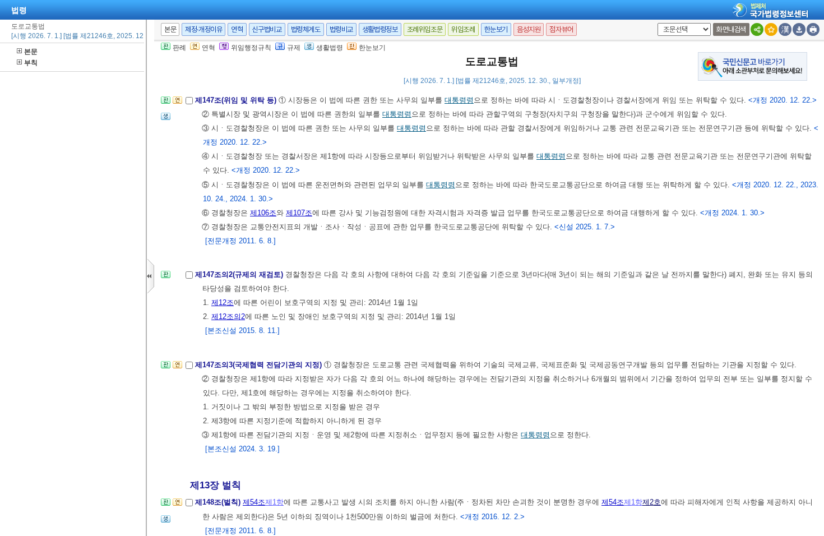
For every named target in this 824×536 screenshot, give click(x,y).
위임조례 (463, 29)
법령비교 (341, 29)
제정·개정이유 (203, 29)
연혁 (237, 29)
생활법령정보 (380, 29)
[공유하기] (757, 29)
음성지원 (528, 29)
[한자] (785, 29)
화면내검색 (731, 29)
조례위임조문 (425, 29)
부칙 (31, 63)
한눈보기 (496, 29)
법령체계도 (306, 29)
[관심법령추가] (771, 29)
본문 (31, 52)
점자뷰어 (561, 29)
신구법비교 (267, 29)
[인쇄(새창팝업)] (813, 29)
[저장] (799, 29)
